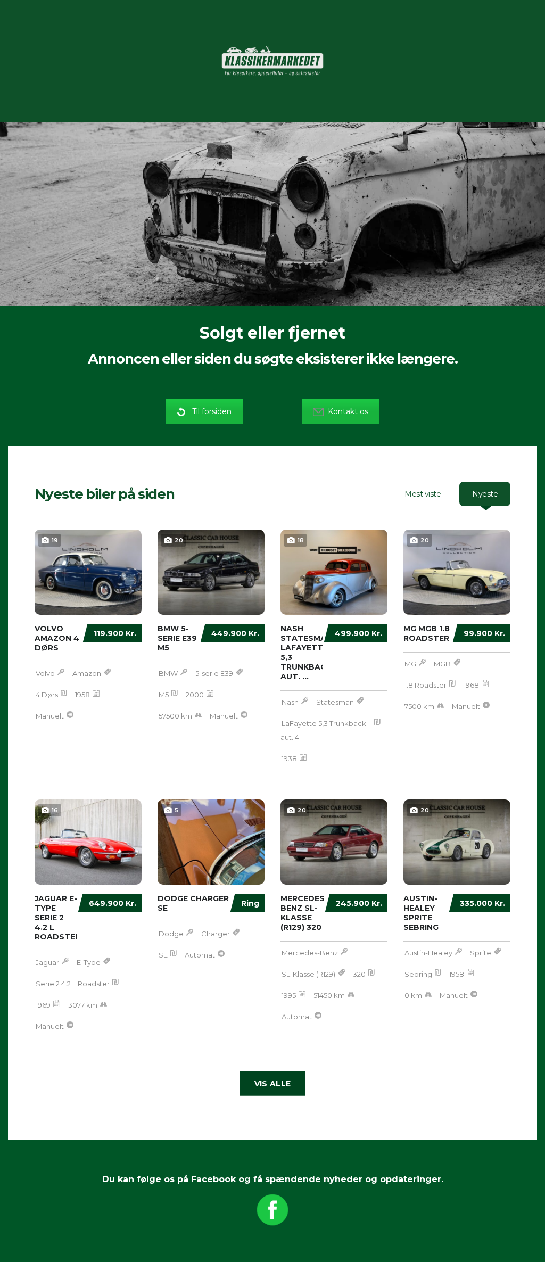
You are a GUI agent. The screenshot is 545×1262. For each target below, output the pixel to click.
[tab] (422, 494)
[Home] (272, 60)
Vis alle (272, 1083)
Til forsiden (212, 411)
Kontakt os (348, 411)
